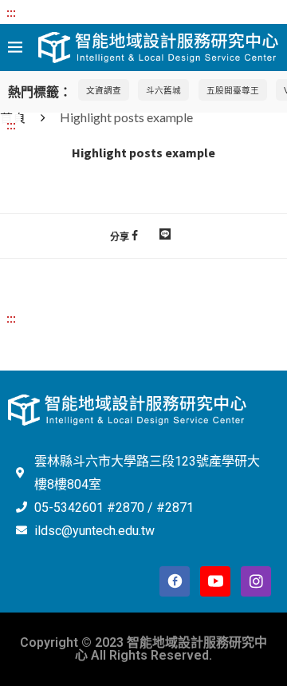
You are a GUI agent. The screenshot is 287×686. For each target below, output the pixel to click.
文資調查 (103, 90)
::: (11, 11)
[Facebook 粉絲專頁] (174, 581)
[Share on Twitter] (148, 235)
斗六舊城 (163, 90)
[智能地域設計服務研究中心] (158, 42)
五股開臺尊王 (232, 90)
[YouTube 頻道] (215, 581)
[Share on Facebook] (135, 235)
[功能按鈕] (165, 235)
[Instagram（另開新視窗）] (256, 581)
